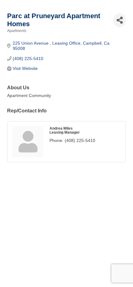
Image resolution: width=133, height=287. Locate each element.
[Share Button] (119, 20)
